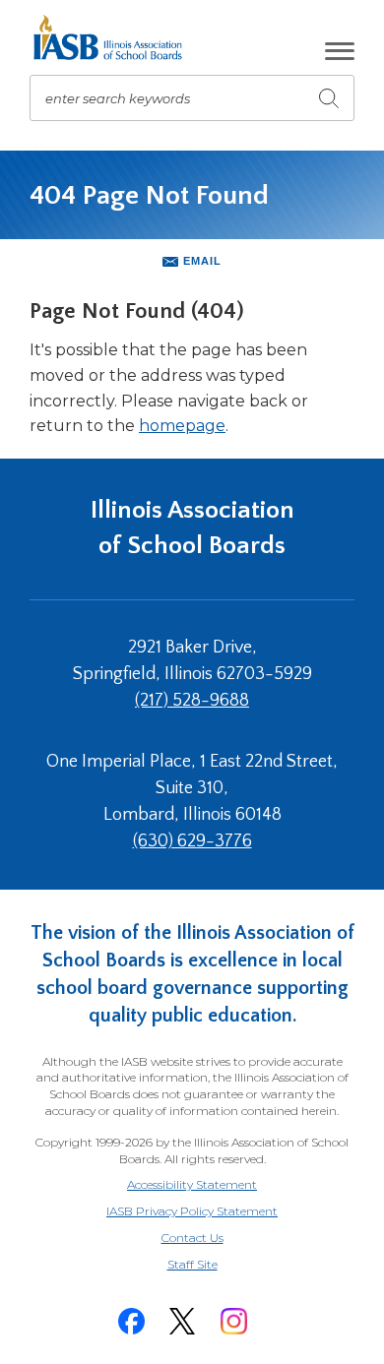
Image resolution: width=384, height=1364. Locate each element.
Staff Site (216, 1265)
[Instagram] (233, 1321)
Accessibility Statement (192, 1184)
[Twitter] (182, 1321)
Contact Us (192, 1237)
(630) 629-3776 (192, 841)
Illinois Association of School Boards (192, 528)
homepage (182, 425)
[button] (339, 51)
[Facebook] (131, 1321)
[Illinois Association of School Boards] (115, 37)
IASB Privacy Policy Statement (192, 1211)
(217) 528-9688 (192, 701)
